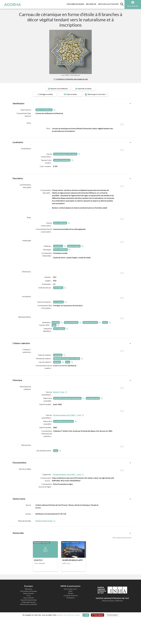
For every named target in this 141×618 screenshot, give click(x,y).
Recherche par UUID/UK (28, 604)
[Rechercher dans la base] (55, 521)
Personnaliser (112, 615)
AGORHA (12, 4)
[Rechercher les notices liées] (66, 392)
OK (86, 615)
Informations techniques (28, 591)
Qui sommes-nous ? (70, 589)
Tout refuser (98, 615)
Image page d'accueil (29, 602)
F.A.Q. (29, 595)
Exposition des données (29, 600)
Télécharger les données (96, 94)
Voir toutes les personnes (122, 537)
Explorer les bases (76, 4)
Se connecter (132, 6)
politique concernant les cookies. (68, 615)
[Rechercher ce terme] (55, 110)
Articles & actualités (108, 4)
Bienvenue (28, 589)
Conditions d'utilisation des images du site (71, 79)
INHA (70, 591)
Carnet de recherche (71, 595)
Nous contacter (28, 597)
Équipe (70, 593)
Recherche (91, 4)
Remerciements (28, 593)
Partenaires (70, 597)
